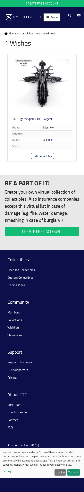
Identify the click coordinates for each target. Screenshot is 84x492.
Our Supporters (17, 370)
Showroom (14, 335)
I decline (60, 472)
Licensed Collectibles (21, 270)
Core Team (14, 404)
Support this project (20, 362)
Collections (14, 320)
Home (12, 33)
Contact (12, 420)
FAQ (10, 427)
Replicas (47, 140)
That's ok (73, 472)
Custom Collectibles (20, 277)
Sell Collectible (42, 156)
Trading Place (16, 285)
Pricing (12, 377)
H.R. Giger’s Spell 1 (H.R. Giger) (32, 119)
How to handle (17, 412)
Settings (8, 471)
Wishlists (13, 327)
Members (13, 312)
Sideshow (48, 127)
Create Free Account (42, 3)
